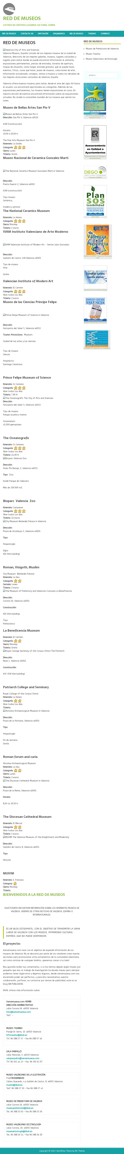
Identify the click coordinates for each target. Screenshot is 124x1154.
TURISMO (92, 34)
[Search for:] (102, 75)
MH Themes (80, 1151)
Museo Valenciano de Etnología (101, 59)
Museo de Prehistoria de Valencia (102, 48)
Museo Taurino (93, 54)
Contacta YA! (27, 34)
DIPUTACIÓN (43, 34)
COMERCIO (105, 34)
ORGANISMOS (59, 34)
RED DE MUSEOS (9, 34)
